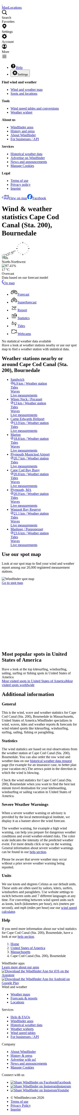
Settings (23, 74)
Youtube (63, 1090)
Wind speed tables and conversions (35, 108)
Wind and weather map (27, 89)
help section (38, 852)
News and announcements (29, 162)
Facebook (39, 198)
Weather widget (21, 112)
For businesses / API (25, 139)
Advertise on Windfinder (28, 158)
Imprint (16, 188)
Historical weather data (26, 154)
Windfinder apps (22, 127)
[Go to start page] (2, 3)
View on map (18, 198)
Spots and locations (24, 93)
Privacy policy (21, 184)
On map (9, 283)
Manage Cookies (22, 166)
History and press (23, 131)
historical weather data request (51, 761)
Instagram (64, 1086)
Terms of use (19, 180)
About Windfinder (23, 135)
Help (19, 67)
